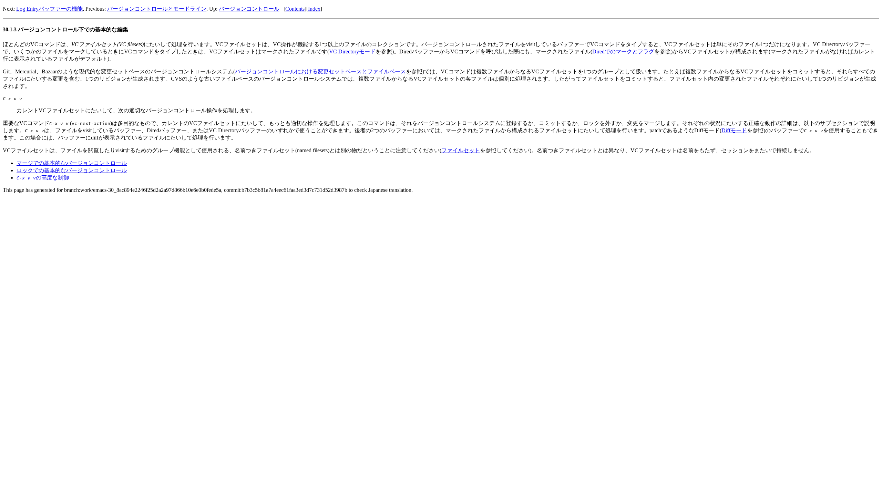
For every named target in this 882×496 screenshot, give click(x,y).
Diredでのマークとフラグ (623, 51)
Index (314, 9)
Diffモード (734, 130)
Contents (295, 9)
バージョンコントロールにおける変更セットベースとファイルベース (320, 71)
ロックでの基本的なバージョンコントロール (72, 170)
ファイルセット (460, 150)
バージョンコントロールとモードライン (156, 9)
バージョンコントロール (249, 9)
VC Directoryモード (352, 51)
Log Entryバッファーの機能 (49, 9)
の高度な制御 (43, 177)
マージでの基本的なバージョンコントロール (72, 163)
